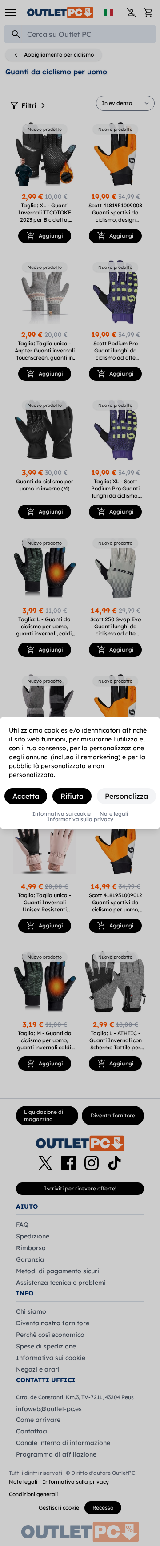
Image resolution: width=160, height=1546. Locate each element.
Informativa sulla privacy (80, 819)
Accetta (25, 796)
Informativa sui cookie (61, 814)
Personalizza (126, 796)
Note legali (114, 814)
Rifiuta (72, 796)
